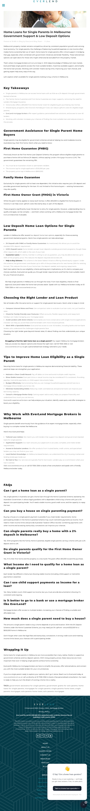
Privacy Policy (44, 712)
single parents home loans (63, 689)
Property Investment (45, 786)
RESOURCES (45, 759)
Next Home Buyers (45, 782)
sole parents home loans (31, 691)
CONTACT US (45, 755)
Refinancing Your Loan (46, 790)
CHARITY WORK (45, 751)
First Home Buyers (45, 779)
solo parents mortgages (53, 691)
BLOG (45, 766)
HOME (45, 743)
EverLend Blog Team (34, 41)
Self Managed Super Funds (46, 798)
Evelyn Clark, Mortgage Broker (51, 708)
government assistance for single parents (27, 686)
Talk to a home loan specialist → (67, 788)
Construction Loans (45, 794)
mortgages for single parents (38, 689)
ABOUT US (45, 747)
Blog (21, 41)
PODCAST (45, 763)
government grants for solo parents (62, 686)
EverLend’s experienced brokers (16, 400)
